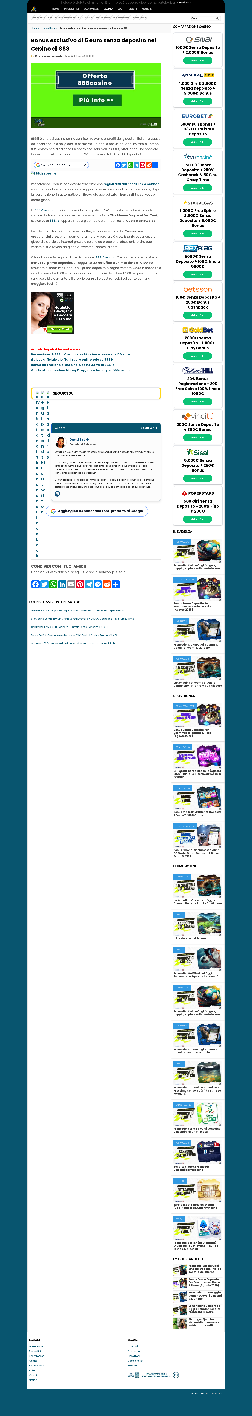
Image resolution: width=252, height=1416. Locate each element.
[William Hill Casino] (198, 374)
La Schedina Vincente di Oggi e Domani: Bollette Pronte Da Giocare (197, 684)
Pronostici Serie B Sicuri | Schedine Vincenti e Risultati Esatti (196, 1130)
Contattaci (139, 18)
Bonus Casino (183, 747)
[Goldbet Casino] (198, 333)
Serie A (179, 1219)
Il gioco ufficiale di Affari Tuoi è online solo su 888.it (72, 359)
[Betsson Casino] (198, 293)
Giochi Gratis (121, 18)
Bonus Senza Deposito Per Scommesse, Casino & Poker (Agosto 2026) (193, 606)
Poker (32, 1370)
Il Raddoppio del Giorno (189, 938)
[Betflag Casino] (198, 252)
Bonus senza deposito (69, 18)
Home (55, 9)
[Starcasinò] (198, 160)
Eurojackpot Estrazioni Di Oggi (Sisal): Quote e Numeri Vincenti (195, 1206)
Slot (121, 9)
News (37, 9)
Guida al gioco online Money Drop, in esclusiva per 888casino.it (82, 370)
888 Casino (43, 210)
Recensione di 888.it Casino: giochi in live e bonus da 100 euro (80, 354)
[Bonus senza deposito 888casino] (52, 333)
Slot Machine (37, 1365)
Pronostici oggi (42, 18)
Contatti (133, 1346)
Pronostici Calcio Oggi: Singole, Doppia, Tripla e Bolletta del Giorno (197, 567)
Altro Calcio (182, 542)
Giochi (133, 9)
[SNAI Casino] (198, 43)
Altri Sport (181, 621)
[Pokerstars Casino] (198, 497)
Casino (108, 9)
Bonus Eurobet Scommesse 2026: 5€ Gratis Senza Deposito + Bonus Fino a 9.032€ (196, 853)
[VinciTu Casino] (198, 420)
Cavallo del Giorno (97, 18)
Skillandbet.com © (195, 1393)
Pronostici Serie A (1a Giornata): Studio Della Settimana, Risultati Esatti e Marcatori (195, 1246)
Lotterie (180, 1181)
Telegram (133, 1365)
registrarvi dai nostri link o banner (131, 184)
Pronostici (71, 9)
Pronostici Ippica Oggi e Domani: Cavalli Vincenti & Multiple (195, 646)
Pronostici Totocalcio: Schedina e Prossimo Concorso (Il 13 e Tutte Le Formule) (197, 1090)
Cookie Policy (135, 1361)
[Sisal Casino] (198, 456)
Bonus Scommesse (185, 580)
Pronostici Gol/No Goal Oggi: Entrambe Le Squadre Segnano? (195, 975)
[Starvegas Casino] (198, 206)
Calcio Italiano (183, 1105)
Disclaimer (134, 1356)
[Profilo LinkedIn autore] (57, 494)
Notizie (147, 9)
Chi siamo (134, 1351)
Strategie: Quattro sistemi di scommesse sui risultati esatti (203, 1322)
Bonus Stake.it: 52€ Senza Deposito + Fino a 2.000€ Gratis (197, 813)
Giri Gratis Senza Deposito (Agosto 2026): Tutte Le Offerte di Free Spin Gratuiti (197, 774)
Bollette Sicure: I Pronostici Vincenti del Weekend (191, 1168)
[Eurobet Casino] (198, 120)
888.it (54, 221)
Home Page (36, 1346)
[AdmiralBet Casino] (198, 79)
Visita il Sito (198, 60)
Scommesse (91, 9)
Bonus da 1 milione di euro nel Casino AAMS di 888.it (72, 365)
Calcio (179, 915)
